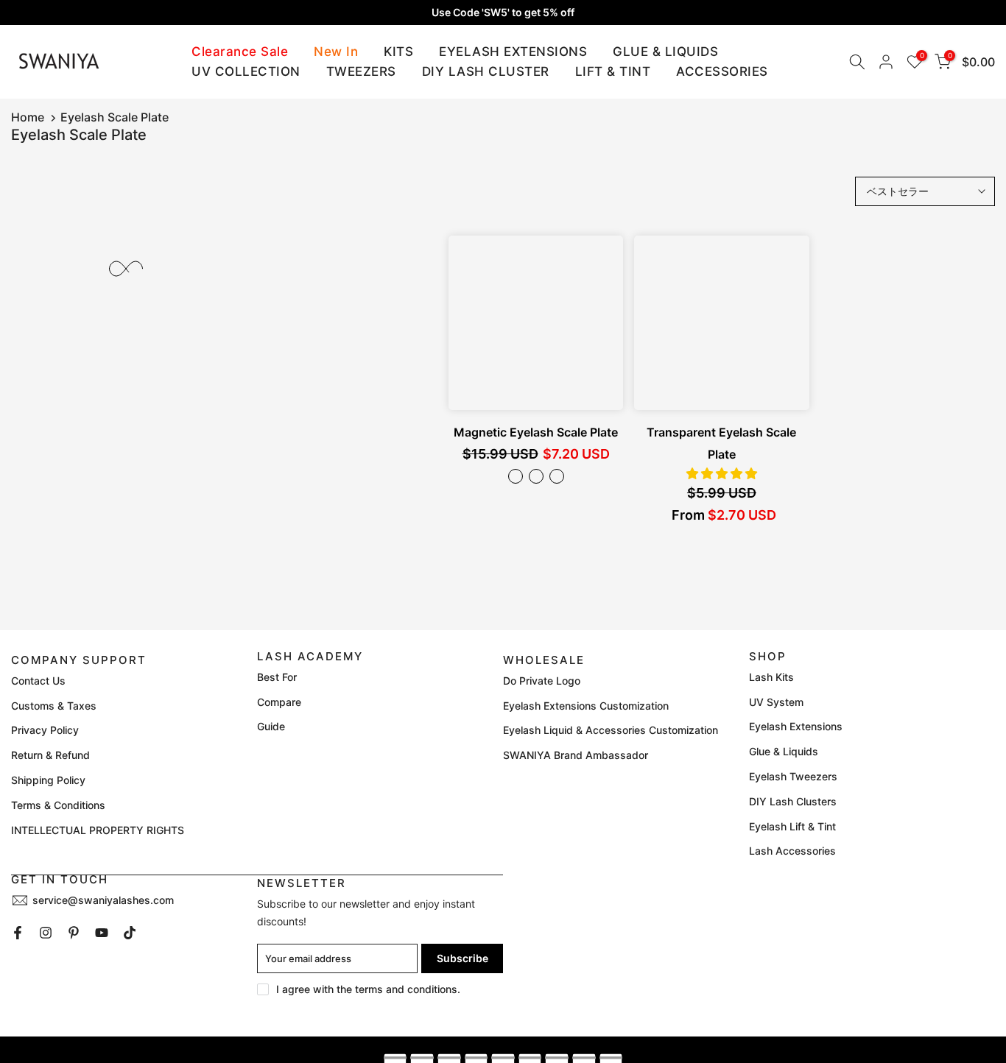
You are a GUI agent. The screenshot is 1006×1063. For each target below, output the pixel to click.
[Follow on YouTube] (101, 933)
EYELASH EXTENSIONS (513, 51)
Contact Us (38, 680)
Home (27, 117)
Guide (271, 726)
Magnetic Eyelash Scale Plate (536, 432)
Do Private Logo (541, 680)
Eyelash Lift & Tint (792, 826)
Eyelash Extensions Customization (586, 705)
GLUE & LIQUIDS (665, 51)
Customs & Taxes (53, 705)
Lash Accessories (792, 850)
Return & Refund (50, 755)
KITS (398, 51)
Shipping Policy (48, 780)
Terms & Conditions (58, 805)
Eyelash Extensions (796, 726)
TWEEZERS (361, 71)
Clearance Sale (239, 51)
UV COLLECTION (245, 71)
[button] (721, 473)
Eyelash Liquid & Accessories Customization (610, 730)
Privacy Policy (45, 730)
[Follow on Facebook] (17, 933)
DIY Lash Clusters (793, 801)
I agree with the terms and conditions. (368, 989)
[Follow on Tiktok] (129, 933)
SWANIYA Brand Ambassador (575, 755)
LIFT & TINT (613, 71)
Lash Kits (771, 677)
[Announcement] (503, 12)
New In (336, 51)
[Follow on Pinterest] (73, 933)
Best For (277, 677)
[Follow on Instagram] (45, 933)
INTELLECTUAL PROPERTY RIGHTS (97, 830)
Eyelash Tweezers (793, 776)
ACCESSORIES (722, 71)
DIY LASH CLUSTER (485, 71)
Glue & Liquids (783, 751)
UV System (776, 702)
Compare (279, 702)
